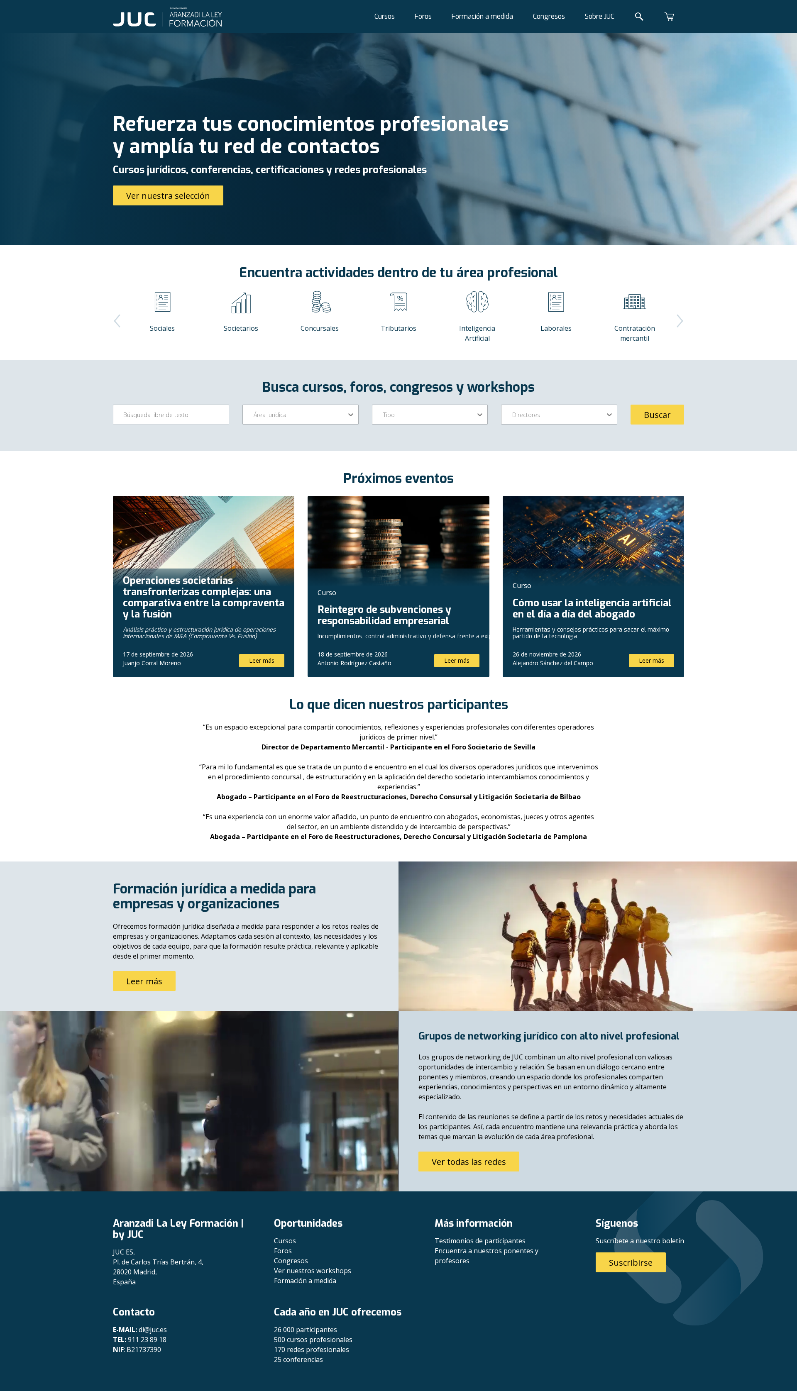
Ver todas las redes (469, 1161)
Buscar (657, 414)
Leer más (261, 660)
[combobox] (254, 414)
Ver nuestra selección (168, 195)
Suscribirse (631, 1262)
